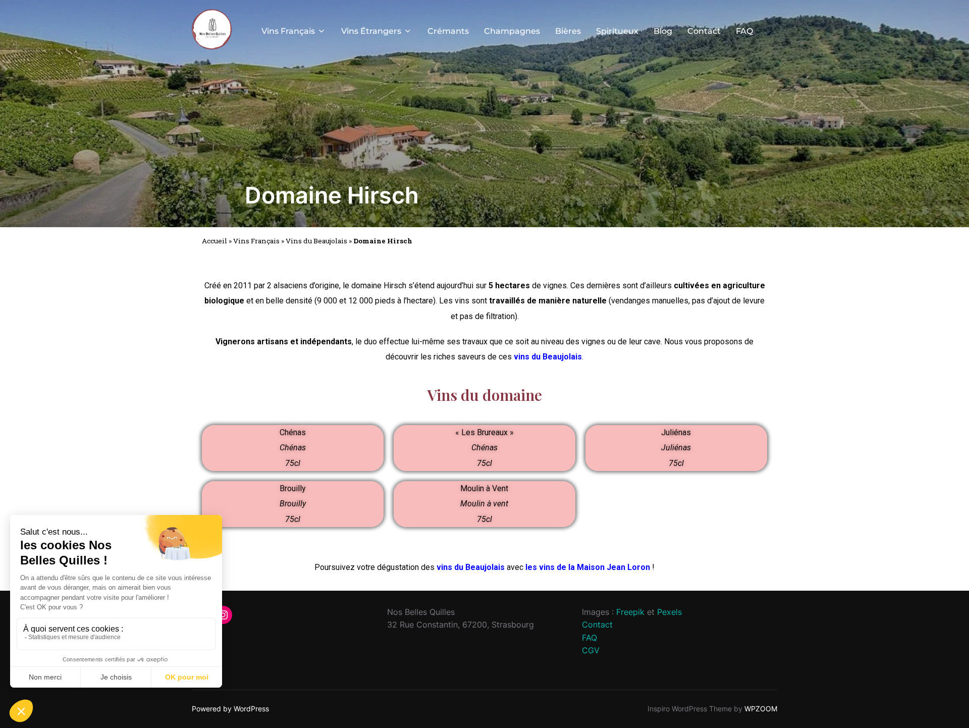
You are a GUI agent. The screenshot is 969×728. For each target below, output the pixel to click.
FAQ (744, 31)
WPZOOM (760, 708)
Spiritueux (617, 31)
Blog (663, 31)
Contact (704, 31)
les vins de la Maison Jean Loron (587, 567)
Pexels (669, 612)
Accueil (214, 240)
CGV (591, 650)
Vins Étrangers (371, 31)
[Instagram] (223, 615)
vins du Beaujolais (548, 356)
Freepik (630, 612)
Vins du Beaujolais (316, 240)
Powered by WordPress (230, 708)
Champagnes (512, 31)
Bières (568, 31)
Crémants (448, 31)
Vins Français (288, 31)
